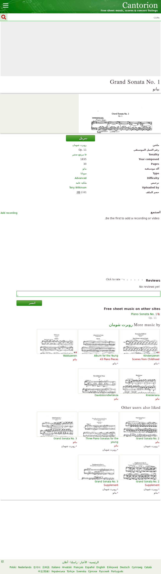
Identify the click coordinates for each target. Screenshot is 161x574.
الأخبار (83, 562)
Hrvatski (67, 567)
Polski (13, 567)
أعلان (65, 562)
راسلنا (74, 562)
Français (78, 567)
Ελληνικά (112, 567)
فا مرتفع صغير (79, 154)
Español (89, 567)
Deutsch (125, 567)
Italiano (55, 567)
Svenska (81, 571)
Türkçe (70, 571)
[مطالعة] (80, 113)
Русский (104, 571)
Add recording (9, 213)
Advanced (81, 178)
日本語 (45, 567)
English (100, 567)
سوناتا (84, 173)
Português (117, 571)
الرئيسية (94, 562)
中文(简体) (43, 571)
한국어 (36, 567)
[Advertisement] (80, 48)
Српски (92, 571)
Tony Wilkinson (78, 187)
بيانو (85, 168)
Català (148, 567)
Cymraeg (137, 567)
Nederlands (24, 567)
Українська (58, 571)
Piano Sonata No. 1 (144, 314)
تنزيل (83, 138)
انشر (32, 302)
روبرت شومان (79, 145)
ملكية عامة (81, 183)
